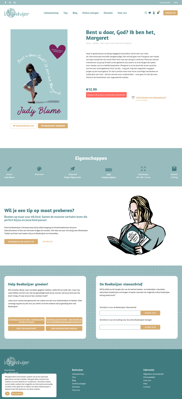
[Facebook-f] (5, 2)
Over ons (122, 12)
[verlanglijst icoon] (150, 13)
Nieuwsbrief (165, 2)
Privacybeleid (149, 377)
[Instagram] (10, 2)
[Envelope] (14, 2)
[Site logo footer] (16, 361)
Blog (75, 12)
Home (88, 43)
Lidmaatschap (51, 12)
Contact (146, 387)
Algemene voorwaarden (153, 374)
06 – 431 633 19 (11, 373)
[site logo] (16, 13)
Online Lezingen (90, 12)
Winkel (96, 43)
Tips (66, 12)
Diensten (108, 12)
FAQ (176, 2)
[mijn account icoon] (154, 12)
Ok (7, 394)
